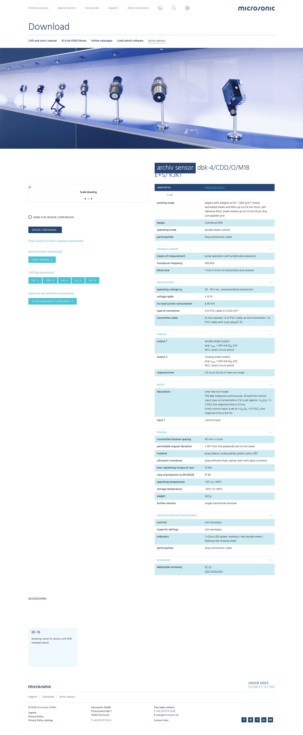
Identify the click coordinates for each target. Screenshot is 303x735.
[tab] (215, 249)
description (163, 392)
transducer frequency (170, 263)
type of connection (168, 311)
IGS (63, 281)
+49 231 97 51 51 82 (165, 711)
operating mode (166, 230)
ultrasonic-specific (167, 249)
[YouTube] (270, 719)
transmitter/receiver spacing (174, 439)
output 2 (162, 357)
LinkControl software (130, 41)
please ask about (215, 187)
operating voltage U (169, 289)
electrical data (165, 282)
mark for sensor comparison (53, 217)
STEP (48, 281)
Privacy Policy (36, 717)
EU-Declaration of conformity (51, 301)
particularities (165, 237)
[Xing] (257, 719)
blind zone (163, 270)
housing (161, 432)
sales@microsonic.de (167, 715)
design (161, 223)
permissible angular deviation (174, 446)
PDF (91, 281)
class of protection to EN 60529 (175, 475)
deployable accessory (169, 567)
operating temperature (171, 482)
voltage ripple (165, 296)
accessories (163, 560)
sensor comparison (44, 230)
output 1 (162, 341)
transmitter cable (167, 318)
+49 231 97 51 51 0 (102, 720)
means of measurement (171, 256)
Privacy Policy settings (40, 720)
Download (48, 697)
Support (32, 697)
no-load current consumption (174, 304)
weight (161, 496)
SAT (34, 281)
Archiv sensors (156, 41)
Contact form (161, 720)
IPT (76, 281)
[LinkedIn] (263, 719)
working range (165, 203)
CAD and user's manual (42, 41)
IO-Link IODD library (74, 41)
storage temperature (169, 489)
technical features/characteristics (177, 515)
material (162, 453)
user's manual (41, 260)
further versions (166, 503)
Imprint (32, 713)
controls (162, 522)
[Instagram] (250, 719)
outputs (161, 334)
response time (165, 372)
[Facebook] (244, 719)
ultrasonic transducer (169, 460)
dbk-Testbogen (214, 571)
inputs (160, 385)
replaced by (164, 187)
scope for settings (167, 529)
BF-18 (208, 567)
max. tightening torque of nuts (175, 468)
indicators (163, 536)
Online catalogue (102, 41)
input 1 (161, 420)
